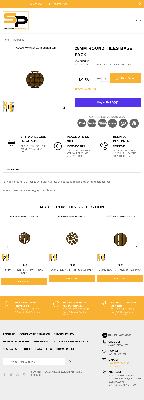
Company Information (34, 334)
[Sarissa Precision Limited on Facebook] (4, 375)
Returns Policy (44, 341)
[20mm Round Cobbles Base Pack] (72, 238)
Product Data (32, 349)
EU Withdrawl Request (62, 349)
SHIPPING (79, 64)
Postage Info (61, 4)
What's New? (36, 4)
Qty (99, 79)
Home (6, 39)
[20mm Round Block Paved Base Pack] (24, 238)
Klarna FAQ (11, 349)
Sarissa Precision (60, 371)
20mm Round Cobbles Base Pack (72, 270)
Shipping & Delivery (16, 341)
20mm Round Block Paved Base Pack (24, 271)
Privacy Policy (64, 334)
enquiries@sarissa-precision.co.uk (119, 365)
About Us (9, 334)
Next (136, 247)
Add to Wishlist (85, 89)
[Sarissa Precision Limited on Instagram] (24, 375)
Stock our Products (73, 341)
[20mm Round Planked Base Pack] (120, 238)
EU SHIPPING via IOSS (119, 335)
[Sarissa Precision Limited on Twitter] (11, 375)
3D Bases (18, 39)
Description (12, 170)
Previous (7, 247)
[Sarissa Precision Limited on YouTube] (17, 375)
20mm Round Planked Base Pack (120, 270)
